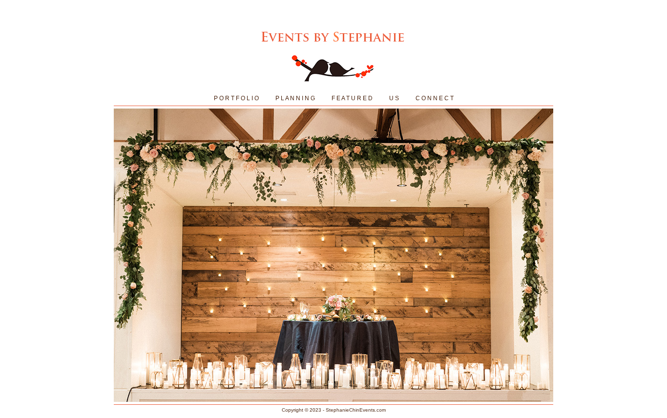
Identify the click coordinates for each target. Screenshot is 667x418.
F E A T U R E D (352, 98)
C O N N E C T (435, 98)
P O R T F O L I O (236, 98)
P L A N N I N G (295, 98)
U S (394, 98)
